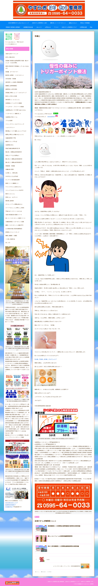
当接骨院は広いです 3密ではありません (16, 110)
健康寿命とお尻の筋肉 (11, 89)
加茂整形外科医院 (9, 504)
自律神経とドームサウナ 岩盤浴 (14, 103)
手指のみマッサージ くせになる (14, 211)
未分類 (37, 516)
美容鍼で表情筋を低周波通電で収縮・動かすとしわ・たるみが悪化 (17, 61)
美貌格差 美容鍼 (10, 165)
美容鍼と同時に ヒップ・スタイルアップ (16, 92)
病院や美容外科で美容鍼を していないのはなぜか (17, 67)
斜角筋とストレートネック (12, 232)
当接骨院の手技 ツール (11, 117)
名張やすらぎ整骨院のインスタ (72, 581)
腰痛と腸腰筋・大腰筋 (11, 235)
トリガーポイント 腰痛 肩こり (13, 113)
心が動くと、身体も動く (12, 172)
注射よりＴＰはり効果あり (12, 155)
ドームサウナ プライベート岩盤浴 (15, 106)
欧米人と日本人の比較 (11, 96)
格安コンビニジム (10, 193)
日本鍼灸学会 (8, 506)
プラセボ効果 (9, 120)
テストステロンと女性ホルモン (14, 186)
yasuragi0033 (50, 116)
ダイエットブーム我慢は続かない (14, 204)
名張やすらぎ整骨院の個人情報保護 (56, 581)
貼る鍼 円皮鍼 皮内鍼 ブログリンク (45, 359)
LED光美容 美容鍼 (11, 78)
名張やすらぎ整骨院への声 (87, 581)
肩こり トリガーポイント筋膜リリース (15, 218)
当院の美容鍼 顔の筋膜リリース (14, 214)
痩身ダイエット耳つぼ (11, 141)
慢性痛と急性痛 (10, 200)
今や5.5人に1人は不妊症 (12, 176)
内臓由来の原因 (10, 169)
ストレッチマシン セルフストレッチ (15, 124)
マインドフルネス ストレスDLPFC (14, 190)
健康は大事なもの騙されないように (15, 134)
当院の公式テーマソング (12, 53)
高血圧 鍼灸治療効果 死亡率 (13, 148)
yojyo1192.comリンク (10, 502)
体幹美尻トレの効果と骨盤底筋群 (14, 82)
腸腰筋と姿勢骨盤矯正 (11, 85)
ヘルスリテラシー (11, 127)
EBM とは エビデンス (12, 197)
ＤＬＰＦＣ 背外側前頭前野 (13, 179)
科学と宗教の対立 (10, 57)
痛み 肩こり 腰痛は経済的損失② (14, 159)
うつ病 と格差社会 (10, 239)
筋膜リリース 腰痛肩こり (12, 183)
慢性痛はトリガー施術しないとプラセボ (16, 131)
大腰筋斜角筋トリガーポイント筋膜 (15, 221)
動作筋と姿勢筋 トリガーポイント (15, 75)
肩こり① (8, 242)
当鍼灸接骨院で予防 (11, 138)
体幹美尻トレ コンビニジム (13, 99)
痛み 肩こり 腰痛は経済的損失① (14, 162)
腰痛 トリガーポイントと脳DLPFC (14, 225)
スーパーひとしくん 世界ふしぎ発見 (15, 207)
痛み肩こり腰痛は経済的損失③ (14, 152)
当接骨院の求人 (10, 145)
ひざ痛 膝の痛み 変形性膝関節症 (14, 228)
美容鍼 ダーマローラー (12, 71)
